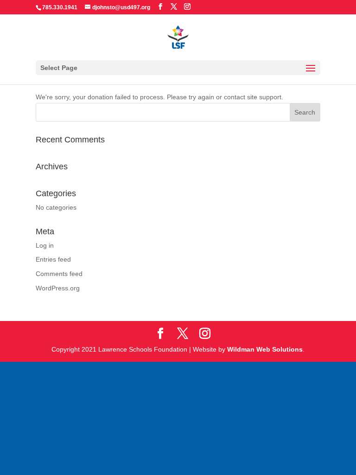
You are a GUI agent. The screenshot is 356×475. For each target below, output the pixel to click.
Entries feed (54, 259)
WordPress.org (58, 288)
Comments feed (60, 274)
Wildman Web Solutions (269, 349)
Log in (45, 245)
